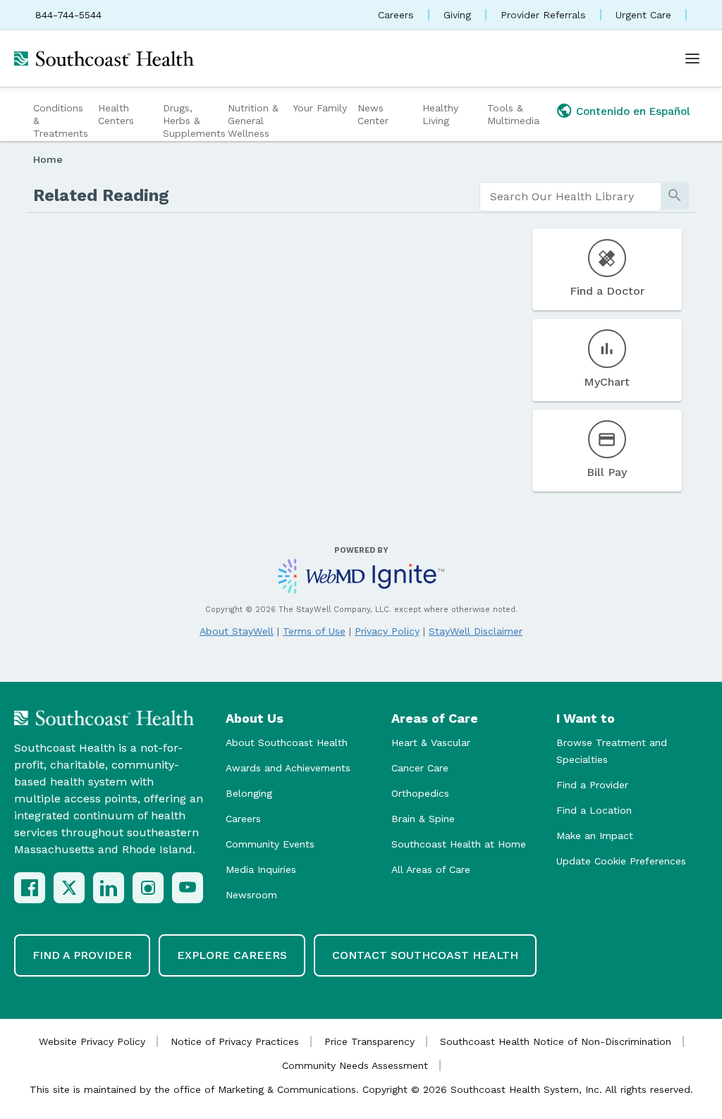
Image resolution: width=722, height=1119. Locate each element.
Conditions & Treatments (60, 120)
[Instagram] (148, 887)
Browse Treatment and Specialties (611, 751)
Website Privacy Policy (92, 1041)
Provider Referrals (543, 14)
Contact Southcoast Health (425, 955)
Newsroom (251, 894)
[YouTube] (187, 887)
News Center (372, 114)
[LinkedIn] (108, 887)
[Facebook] (29, 887)
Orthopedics (420, 793)
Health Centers (116, 114)
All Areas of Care (430, 869)
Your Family (320, 108)
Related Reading (101, 195)
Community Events (270, 844)
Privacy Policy (387, 631)
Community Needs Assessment (355, 1065)
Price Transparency (369, 1041)
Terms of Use (314, 631)
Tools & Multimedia (513, 114)
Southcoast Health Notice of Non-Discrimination (555, 1041)
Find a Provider (592, 784)
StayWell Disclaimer (475, 631)
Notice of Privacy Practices (235, 1041)
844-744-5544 (68, 14)
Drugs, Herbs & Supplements (193, 120)
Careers (396, 14)
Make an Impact (594, 835)
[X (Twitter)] (69, 887)
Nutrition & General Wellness (253, 120)
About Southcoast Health (287, 742)
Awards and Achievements (288, 767)
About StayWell (237, 631)
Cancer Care (419, 767)
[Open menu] (692, 58)
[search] (570, 197)
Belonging (249, 793)
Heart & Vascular (430, 742)
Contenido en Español (633, 111)
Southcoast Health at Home (458, 844)
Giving (457, 14)
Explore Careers (232, 955)
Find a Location (594, 810)
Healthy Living (440, 114)
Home (48, 159)
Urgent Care (643, 14)
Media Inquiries (261, 869)
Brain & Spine (423, 818)
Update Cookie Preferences (621, 861)
